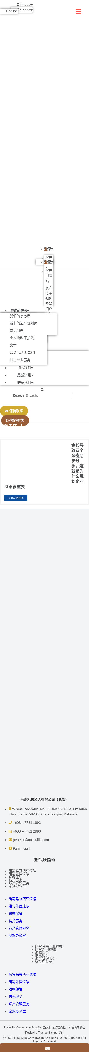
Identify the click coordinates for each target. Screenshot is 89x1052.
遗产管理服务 (19, 883)
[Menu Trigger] (78, 11)
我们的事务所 (20, 316)
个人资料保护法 (22, 338)
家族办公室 (17, 886)
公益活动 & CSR (22, 352)
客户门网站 (48, 276)
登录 (47, 249)
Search (18, 395)
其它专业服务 (20, 360)
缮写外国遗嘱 (19, 874)
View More (16, 497)
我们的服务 (19, 311)
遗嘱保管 (15, 877)
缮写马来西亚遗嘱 (22, 871)
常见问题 (17, 330)
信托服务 (15, 880)
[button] (42, 390)
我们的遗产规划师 (23, 323)
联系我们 (24, 382)
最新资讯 (24, 375)
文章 (13, 345)
